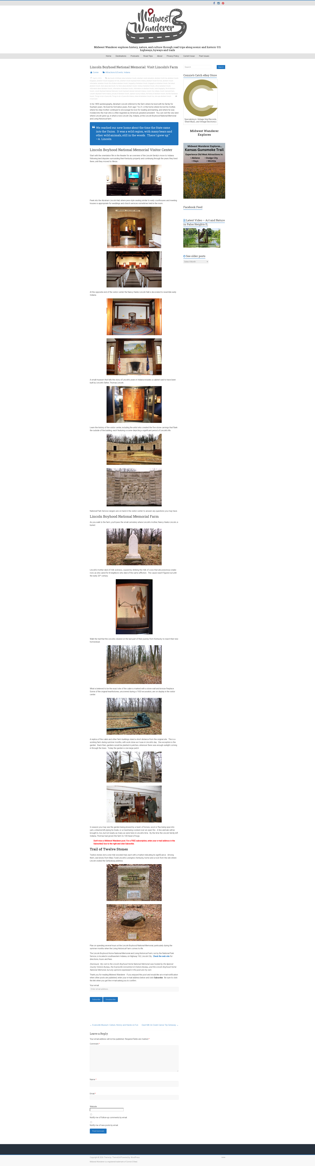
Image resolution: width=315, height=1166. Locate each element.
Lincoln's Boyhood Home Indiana (100, 94)
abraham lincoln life (104, 83)
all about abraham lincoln (119, 83)
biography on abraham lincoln (158, 83)
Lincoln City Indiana (153, 91)
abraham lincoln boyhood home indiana (133, 81)
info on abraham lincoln (163, 86)
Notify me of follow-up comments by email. (108, 1117)
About (159, 56)
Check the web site (161, 956)
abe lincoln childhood (114, 78)
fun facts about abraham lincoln (126, 86)
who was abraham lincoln (163, 96)
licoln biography (160, 88)
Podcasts (135, 56)
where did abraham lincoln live (144, 96)
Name (93, 1079)
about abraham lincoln (129, 78)
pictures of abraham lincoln (120, 94)
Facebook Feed (192, 207)
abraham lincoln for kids (154, 81)
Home (108, 56)
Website (93, 1106)
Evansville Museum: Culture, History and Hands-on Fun (114, 1025)
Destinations (121, 56)
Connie (96, 72)
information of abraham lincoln (123, 88)
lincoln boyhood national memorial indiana (132, 91)
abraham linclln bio (161, 78)
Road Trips (148, 56)
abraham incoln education (145, 78)
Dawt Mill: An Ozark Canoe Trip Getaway (160, 1025)
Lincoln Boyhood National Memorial (106, 91)
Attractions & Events (114, 72)
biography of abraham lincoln (138, 83)
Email (93, 1093)
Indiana (127, 72)
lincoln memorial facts (167, 91)
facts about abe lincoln (108, 86)
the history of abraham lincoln (155, 94)
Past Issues (204, 56)
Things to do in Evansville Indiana (123, 96)
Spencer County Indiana (137, 94)
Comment (95, 1044)
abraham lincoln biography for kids (108, 81)
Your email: (94, 985)
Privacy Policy (173, 56)
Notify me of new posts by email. (104, 1125)
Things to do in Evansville (103, 96)
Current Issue (189, 56)
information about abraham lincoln (101, 88)
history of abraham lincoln (146, 86)
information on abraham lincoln (144, 88)
